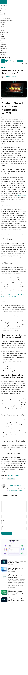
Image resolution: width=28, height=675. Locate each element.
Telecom (3, 44)
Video (2, 34)
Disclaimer (3, 52)
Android (2, 22)
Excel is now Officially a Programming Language (16, 592)
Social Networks (5, 18)
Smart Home (4, 32)
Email (2, 520)
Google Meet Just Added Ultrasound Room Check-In (16, 599)
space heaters (21, 195)
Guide (2, 36)
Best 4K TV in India (13, 475)
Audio (2, 26)
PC (1, 28)
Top (1, 40)
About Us (3, 46)
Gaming (2, 13)
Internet (2, 15)
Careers (2, 54)
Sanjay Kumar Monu (11, 76)
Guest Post (3, 56)
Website (3, 526)
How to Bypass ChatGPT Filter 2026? (16, 569)
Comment (3, 500)
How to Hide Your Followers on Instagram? (17, 576)
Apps (1, 11)
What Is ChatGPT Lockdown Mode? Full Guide (17, 561)
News (2, 9)
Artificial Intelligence (6, 20)
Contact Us (3, 48)
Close (4, 2)
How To (2, 38)
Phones (2, 30)
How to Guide (11, 478)
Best (1, 42)
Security (2, 17)
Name (3, 514)
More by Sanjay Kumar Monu (15, 490)
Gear (2, 24)
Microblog (4, 5)
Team (2, 50)
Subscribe (20, 61)
